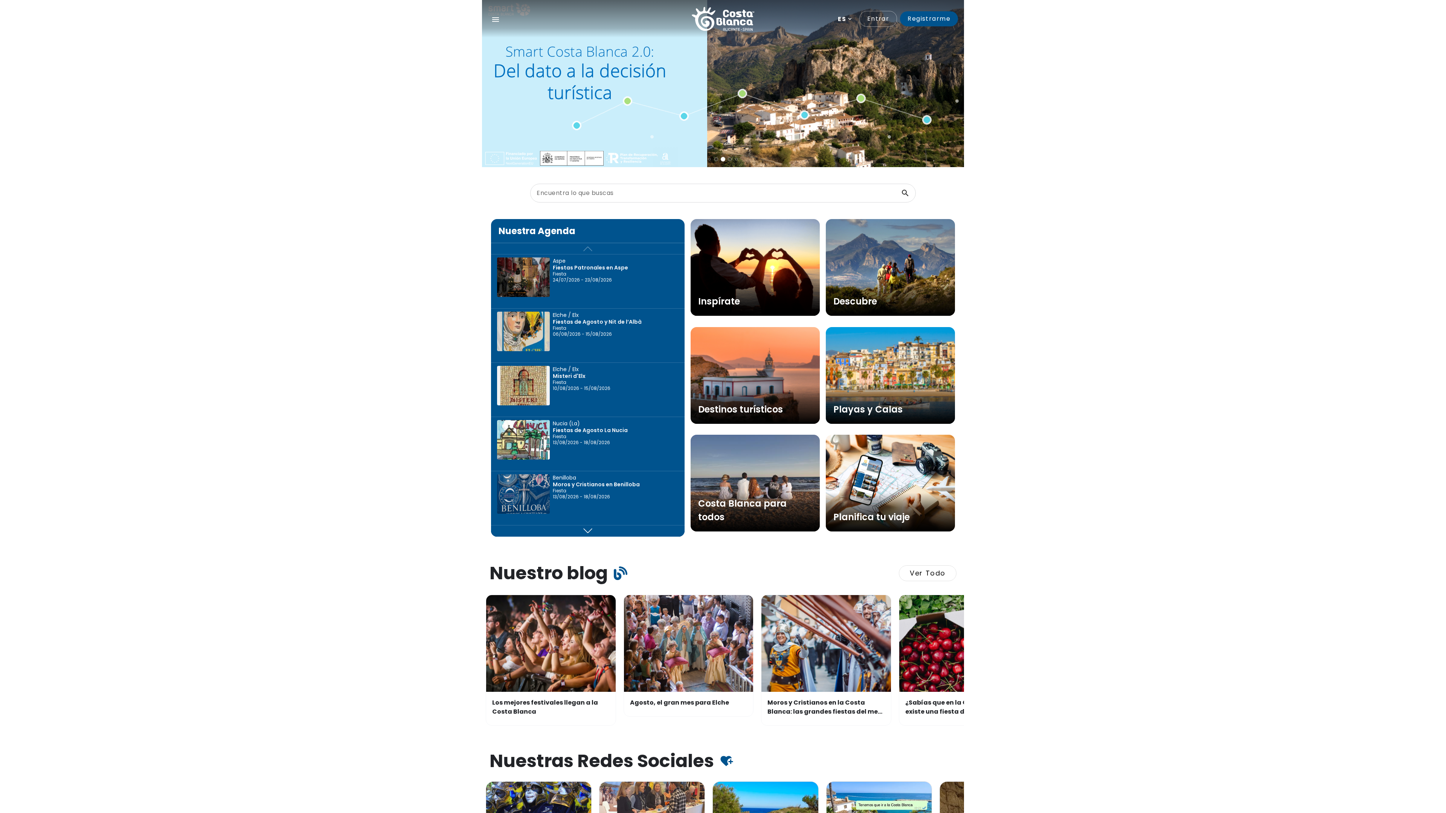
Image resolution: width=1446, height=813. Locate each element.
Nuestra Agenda (537, 231)
